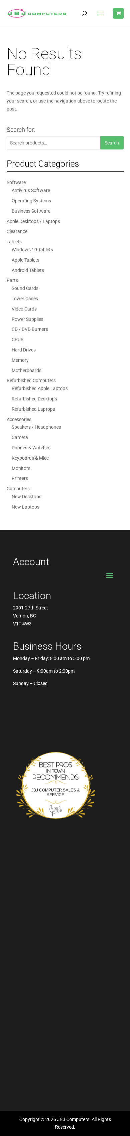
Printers (20, 478)
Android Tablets (28, 270)
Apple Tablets (25, 260)
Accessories (19, 419)
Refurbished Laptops (33, 409)
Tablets (14, 241)
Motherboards (26, 370)
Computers (18, 488)
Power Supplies (27, 319)
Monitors (21, 468)
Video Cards (24, 309)
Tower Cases (25, 298)
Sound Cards (25, 288)
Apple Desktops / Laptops (33, 221)
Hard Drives (24, 349)
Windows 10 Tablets (32, 249)
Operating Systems (31, 200)
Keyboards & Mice (30, 458)
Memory (20, 360)
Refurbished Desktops (34, 398)
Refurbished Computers (31, 380)
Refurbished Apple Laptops (40, 388)
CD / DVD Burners (30, 329)
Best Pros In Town (56, 763)
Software (16, 182)
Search (112, 142)
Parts (12, 280)
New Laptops (25, 507)
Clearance (17, 231)
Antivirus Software (31, 190)
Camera (20, 437)
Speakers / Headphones (36, 427)
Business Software (31, 211)
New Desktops (26, 496)
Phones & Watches (31, 447)
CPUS (17, 339)
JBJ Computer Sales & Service (55, 792)
